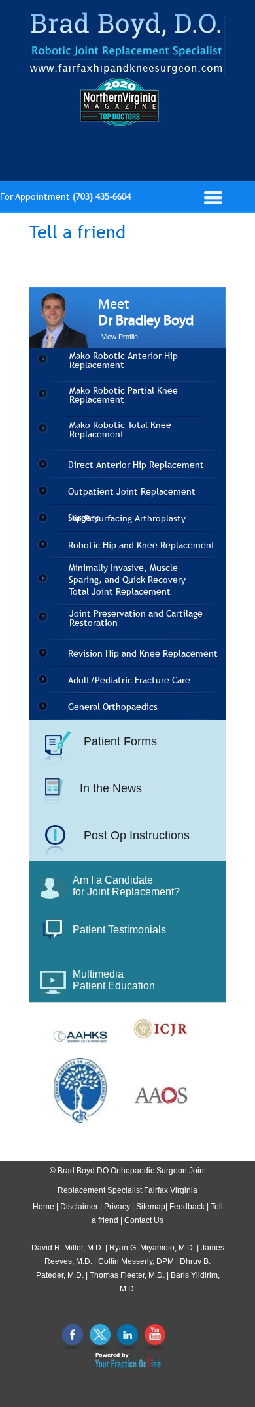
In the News (111, 788)
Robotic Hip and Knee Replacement (141, 545)
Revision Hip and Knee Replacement (143, 653)
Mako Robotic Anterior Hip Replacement (123, 360)
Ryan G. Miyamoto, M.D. (152, 1247)
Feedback (187, 1206)
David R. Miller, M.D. (67, 1247)
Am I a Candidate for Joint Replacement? (126, 885)
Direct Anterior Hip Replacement (136, 465)
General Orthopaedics (113, 707)
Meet (146, 312)
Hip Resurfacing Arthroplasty (127, 518)
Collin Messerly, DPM (136, 1261)
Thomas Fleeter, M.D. (127, 1275)
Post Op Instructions (137, 835)
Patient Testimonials (119, 929)
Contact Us (143, 1220)
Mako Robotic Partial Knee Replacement (123, 394)
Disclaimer (79, 1206)
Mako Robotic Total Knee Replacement (120, 429)
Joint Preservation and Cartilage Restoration (136, 618)
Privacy (117, 1206)
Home (43, 1206)
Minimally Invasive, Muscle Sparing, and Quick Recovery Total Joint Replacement (127, 579)
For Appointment (65, 196)
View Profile (119, 337)
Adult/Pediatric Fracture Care (129, 680)
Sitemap (150, 1206)
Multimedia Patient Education (114, 979)
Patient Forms (120, 741)
